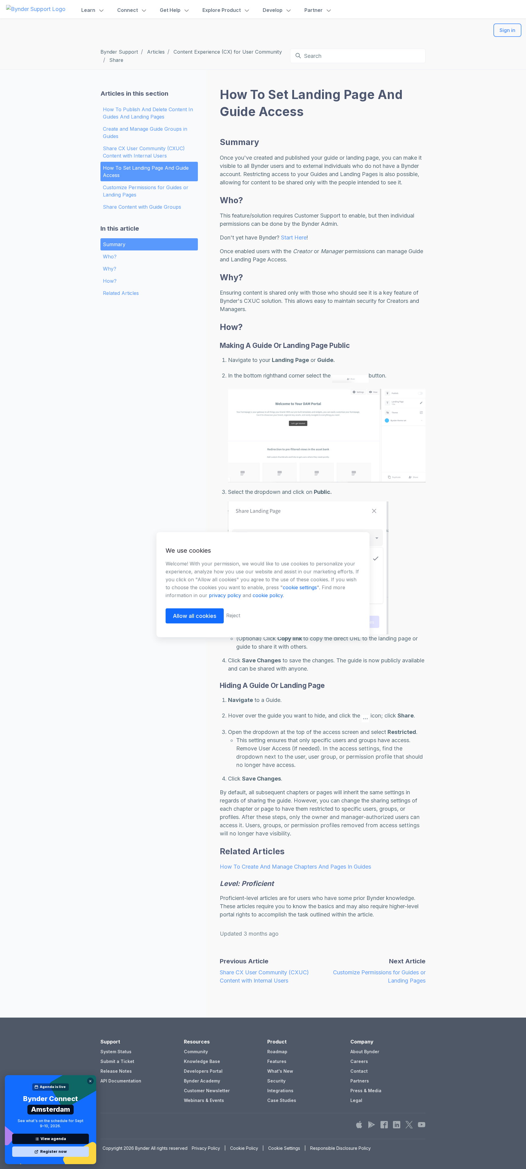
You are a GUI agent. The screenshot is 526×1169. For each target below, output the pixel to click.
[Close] (90, 1081)
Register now (53, 1151)
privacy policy (225, 595)
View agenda (53, 1138)
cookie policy (268, 595)
